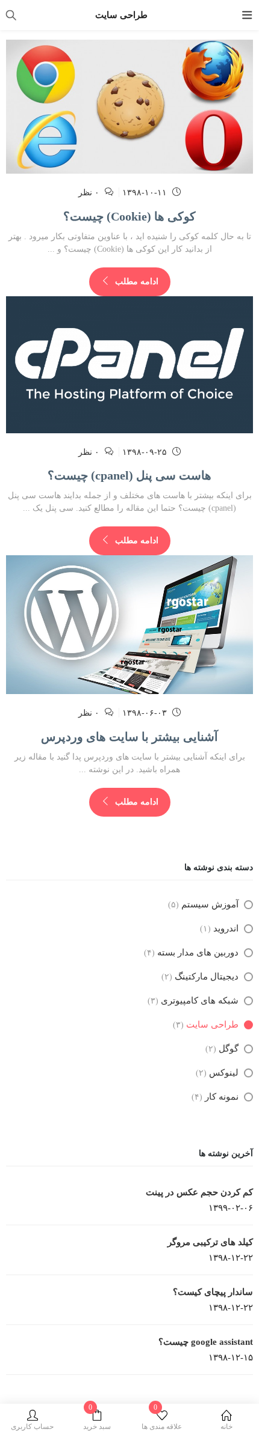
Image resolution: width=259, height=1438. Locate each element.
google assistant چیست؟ (205, 1342)
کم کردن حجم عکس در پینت (199, 1192)
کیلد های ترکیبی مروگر (210, 1242)
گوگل (229, 1048)
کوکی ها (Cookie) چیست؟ (129, 216)
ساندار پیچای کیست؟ (213, 1292)
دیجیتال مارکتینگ (207, 976)
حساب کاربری (32, 1426)
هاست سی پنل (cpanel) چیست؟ (129, 475)
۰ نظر (88, 192)
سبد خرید (97, 1420)
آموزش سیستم (210, 904)
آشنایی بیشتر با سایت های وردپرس (129, 736)
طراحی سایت (212, 1024)
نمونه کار (222, 1096)
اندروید (226, 928)
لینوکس (224, 1072)
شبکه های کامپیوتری (200, 1000)
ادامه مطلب (135, 281)
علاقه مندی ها (162, 1420)
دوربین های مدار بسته (198, 952)
